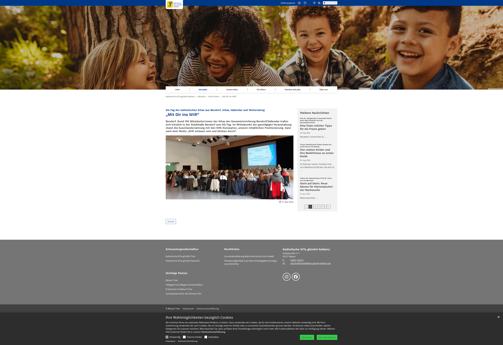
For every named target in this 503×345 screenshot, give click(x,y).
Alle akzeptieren (327, 337)
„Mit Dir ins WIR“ (229, 96)
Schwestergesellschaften (182, 249)
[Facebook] (296, 277)
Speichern (307, 337)
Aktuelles (202, 96)
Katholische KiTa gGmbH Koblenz (180, 96)
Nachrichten (213, 96)
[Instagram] (287, 277)
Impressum (170, 341)
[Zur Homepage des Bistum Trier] (330, 2)
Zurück (170, 221)
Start (177, 89)
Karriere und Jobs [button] (292, 89)
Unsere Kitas (232, 89)
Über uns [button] (323, 89)
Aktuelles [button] (203, 89)
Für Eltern (261, 89)
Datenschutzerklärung (213, 331)
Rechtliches (231, 249)
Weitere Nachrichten (314, 112)
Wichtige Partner (176, 273)
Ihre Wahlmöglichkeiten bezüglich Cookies (199, 317)
